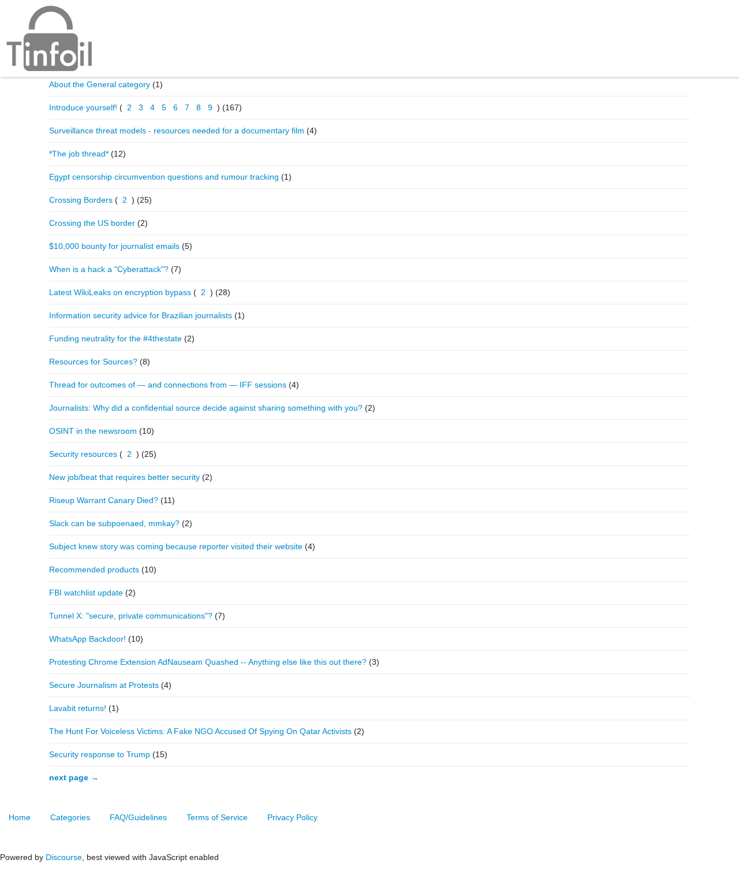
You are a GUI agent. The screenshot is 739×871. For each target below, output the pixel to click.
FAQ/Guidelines (138, 817)
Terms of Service (217, 817)
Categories (70, 817)
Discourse (64, 857)
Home (20, 817)
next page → (74, 777)
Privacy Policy (292, 817)
